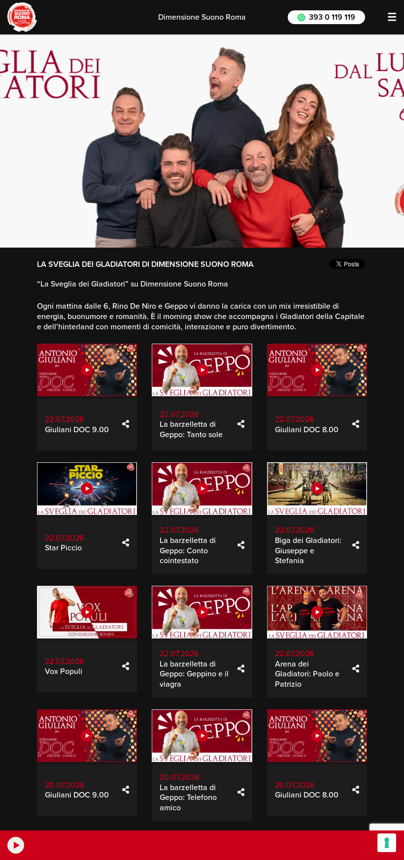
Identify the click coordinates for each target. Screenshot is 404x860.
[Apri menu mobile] (392, 17)
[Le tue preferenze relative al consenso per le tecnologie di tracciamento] (386, 842)
